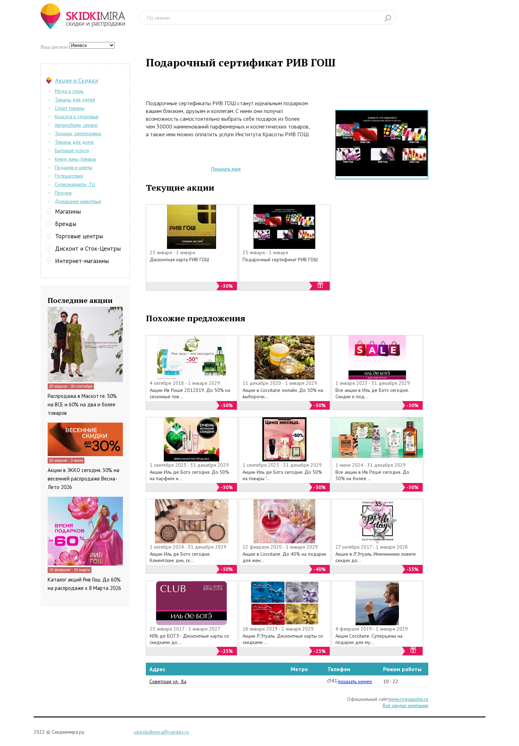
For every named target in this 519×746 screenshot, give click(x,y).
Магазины (68, 211)
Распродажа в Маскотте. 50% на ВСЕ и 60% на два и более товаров (82, 404)
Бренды (65, 224)
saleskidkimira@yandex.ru (161, 732)
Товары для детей (75, 99)
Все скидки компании (405, 705)
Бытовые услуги (72, 150)
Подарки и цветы (73, 167)
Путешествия (69, 176)
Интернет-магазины (82, 261)
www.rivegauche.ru (408, 699)
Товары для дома (74, 142)
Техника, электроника (78, 133)
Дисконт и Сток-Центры (88, 248)
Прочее (63, 193)
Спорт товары (69, 108)
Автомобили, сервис (76, 125)
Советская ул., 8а (167, 681)
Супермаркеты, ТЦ (75, 184)
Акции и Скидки (76, 80)
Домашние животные (78, 201)
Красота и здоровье (77, 116)
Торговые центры (79, 236)
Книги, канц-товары (75, 159)
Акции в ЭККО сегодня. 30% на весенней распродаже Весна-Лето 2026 (83, 478)
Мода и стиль (69, 91)
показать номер (355, 681)
